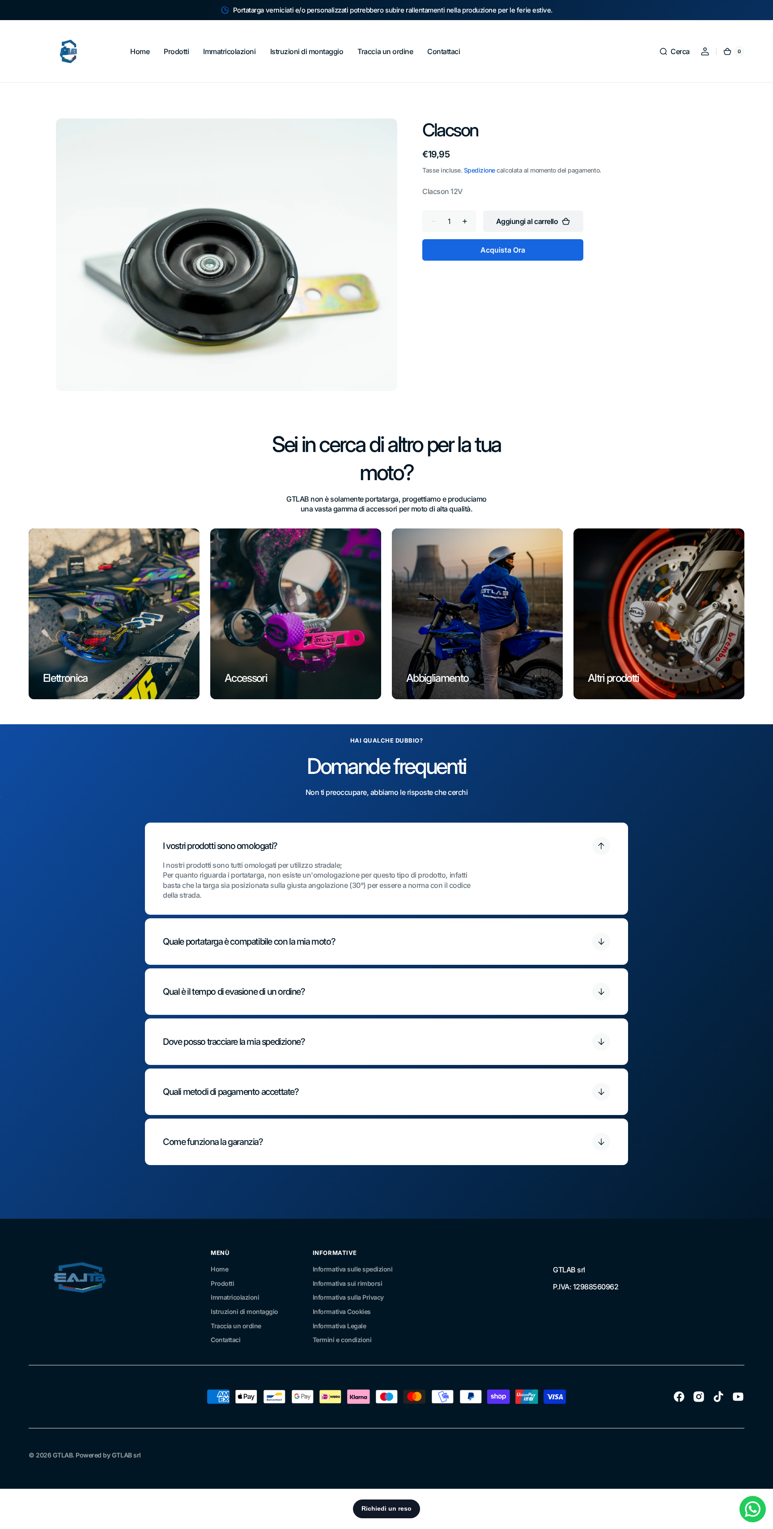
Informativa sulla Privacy (348, 1297)
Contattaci (225, 1339)
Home (219, 1269)
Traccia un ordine (236, 1326)
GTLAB (63, 1455)
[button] (674, 51)
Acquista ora (502, 249)
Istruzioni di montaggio (244, 1311)
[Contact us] (752, 1509)
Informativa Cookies (342, 1311)
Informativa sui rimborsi (347, 1283)
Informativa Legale (339, 1326)
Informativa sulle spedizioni (352, 1269)
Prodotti (222, 1283)
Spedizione (479, 170)
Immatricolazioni (235, 1297)
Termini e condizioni (342, 1339)
